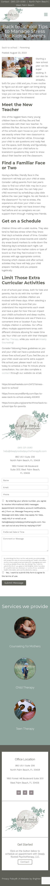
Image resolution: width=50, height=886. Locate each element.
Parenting (24, 47)
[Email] (19, 792)
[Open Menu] (46, 14)
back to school (9, 47)
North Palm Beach (38, 1)
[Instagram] (31, 792)
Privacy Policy (9, 878)
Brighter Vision (40, 878)
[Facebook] (25, 792)
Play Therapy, (12, 339)
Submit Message (13, 583)
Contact (5, 1)
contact (6, 373)
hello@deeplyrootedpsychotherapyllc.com (25, 451)
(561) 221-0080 (18, 1)
